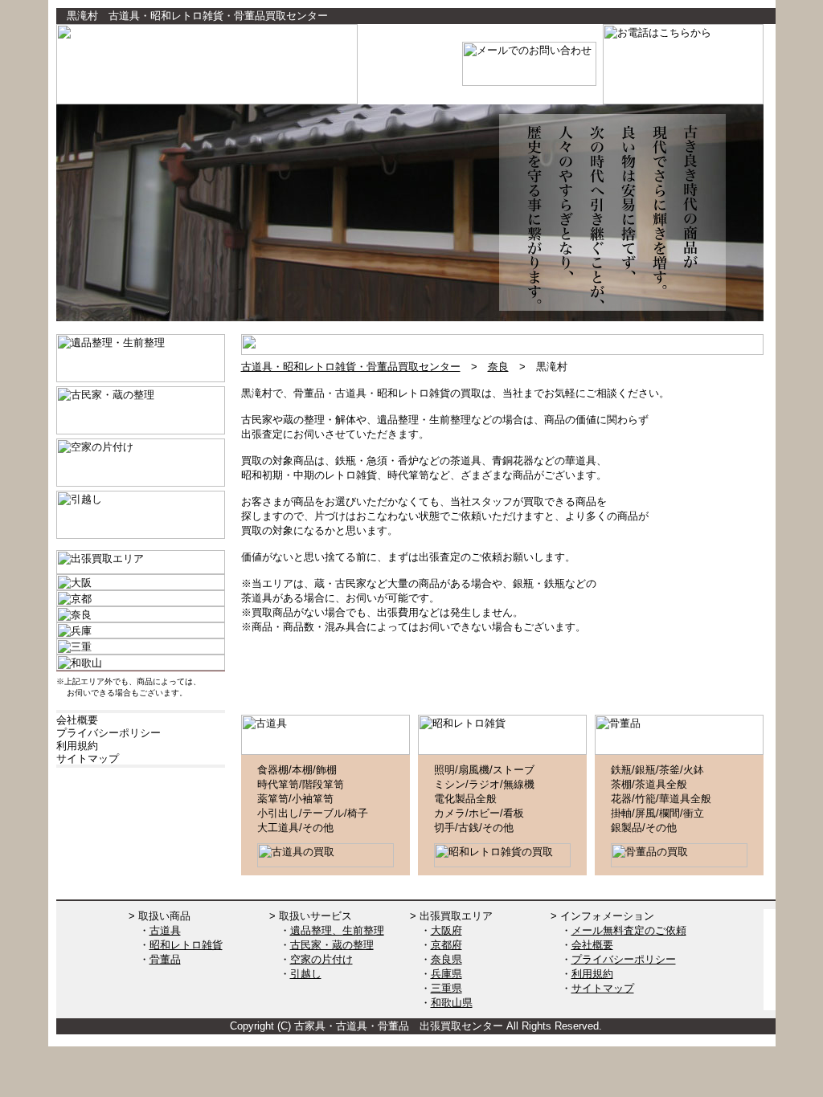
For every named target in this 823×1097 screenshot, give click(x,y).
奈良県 (446, 959)
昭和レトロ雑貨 (186, 945)
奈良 (498, 367)
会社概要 (592, 945)
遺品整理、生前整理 (337, 930)
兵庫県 (446, 974)
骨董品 (165, 959)
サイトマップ (602, 988)
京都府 (446, 945)
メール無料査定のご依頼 (628, 930)
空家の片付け (321, 959)
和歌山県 (452, 1003)
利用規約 (592, 974)
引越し (305, 974)
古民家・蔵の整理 (332, 945)
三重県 (446, 988)
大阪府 (446, 930)
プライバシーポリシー (623, 959)
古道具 (165, 930)
